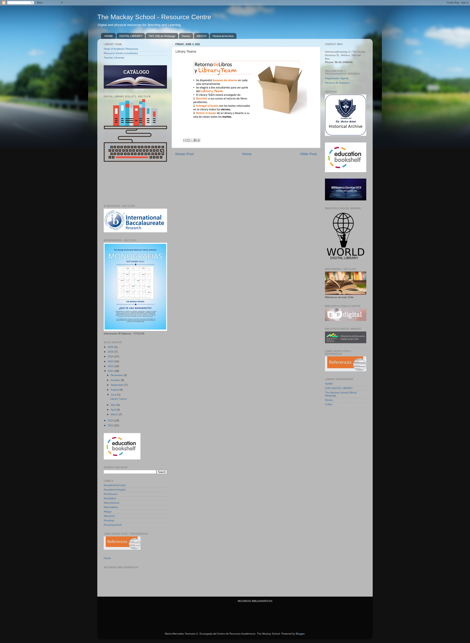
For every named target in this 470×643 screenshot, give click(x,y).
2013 (111, 425)
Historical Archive (223, 36)
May (113, 405)
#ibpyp (107, 511)
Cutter (328, 404)
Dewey (186, 36)
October (116, 380)
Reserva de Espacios (337, 82)
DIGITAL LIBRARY (130, 36)
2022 (111, 366)
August (115, 389)
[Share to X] (192, 140)
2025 (111, 351)
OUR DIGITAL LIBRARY (339, 388)
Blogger (300, 633)
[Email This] (185, 140)
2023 (111, 361)
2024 (111, 356)
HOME (108, 36)
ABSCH (201, 36)
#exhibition (110, 498)
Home (247, 154)
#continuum (110, 494)
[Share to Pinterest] (198, 140)
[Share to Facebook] (195, 140)
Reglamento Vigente (337, 78)
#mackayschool (113, 524)
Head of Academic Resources (121, 48)
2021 (111, 371)
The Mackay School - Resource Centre (154, 17)
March (115, 414)
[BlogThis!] (188, 140)
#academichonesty (115, 485)
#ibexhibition (111, 507)
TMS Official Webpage (161, 36)
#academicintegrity (115, 489)
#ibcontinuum (111, 502)
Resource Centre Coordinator (121, 53)
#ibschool (109, 516)
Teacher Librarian (114, 57)
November (117, 375)
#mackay (109, 520)
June (114, 394)
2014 (111, 420)
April (114, 409)
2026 (111, 347)
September (117, 385)
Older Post (308, 154)
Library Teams (118, 398)
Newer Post (184, 154)
